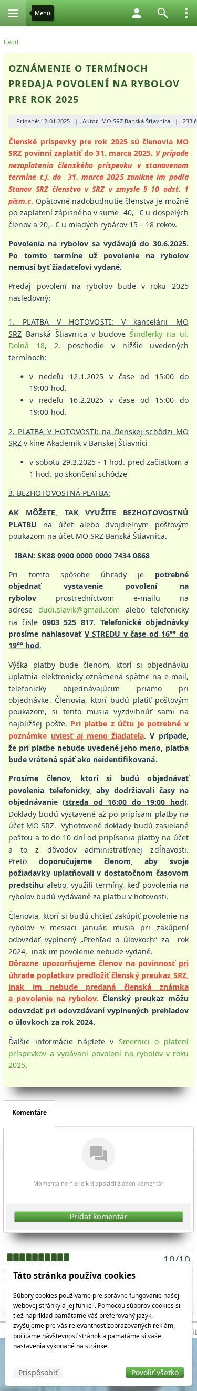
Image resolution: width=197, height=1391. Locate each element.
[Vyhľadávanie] (163, 13)
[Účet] (136, 13)
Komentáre (29, 1112)
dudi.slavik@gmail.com (79, 610)
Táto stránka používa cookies (74, 1275)
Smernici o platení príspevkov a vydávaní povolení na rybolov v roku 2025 (98, 1053)
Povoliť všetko (155, 1372)
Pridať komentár (98, 1216)
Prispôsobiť (38, 1372)
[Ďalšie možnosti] (186, 13)
